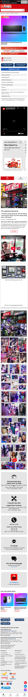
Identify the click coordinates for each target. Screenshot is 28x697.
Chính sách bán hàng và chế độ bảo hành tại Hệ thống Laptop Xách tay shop (21, 667)
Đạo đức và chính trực (19, 654)
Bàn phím (16, 13)
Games (2, 658)
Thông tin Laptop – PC (5, 654)
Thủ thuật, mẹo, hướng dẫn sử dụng (6, 656)
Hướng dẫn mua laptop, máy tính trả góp (21, 664)
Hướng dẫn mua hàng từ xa (20, 661)
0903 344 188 (24, 1)
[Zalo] (5, 684)
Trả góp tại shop (7, 65)
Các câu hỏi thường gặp (20, 660)
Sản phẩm (7, 13)
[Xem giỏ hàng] (26, 10)
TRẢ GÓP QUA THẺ (20, 65)
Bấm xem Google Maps (5, 635)
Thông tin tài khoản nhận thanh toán (6, 665)
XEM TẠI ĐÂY (14, 566)
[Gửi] (23, 10)
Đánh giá (21, 178)
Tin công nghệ (4, 652)
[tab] (7, 178)
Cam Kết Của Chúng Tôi (20, 656)
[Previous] (1, 602)
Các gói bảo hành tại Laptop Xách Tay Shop (7, 662)
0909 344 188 (24, 2)
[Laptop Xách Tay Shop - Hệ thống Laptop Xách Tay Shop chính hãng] (6, 6)
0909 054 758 (6, 623)
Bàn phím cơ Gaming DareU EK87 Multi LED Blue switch (20, 608)
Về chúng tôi (14, 582)
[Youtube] (8, 684)
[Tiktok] (2, 684)
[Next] (26, 602)
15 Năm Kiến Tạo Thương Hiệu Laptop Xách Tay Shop (20, 658)
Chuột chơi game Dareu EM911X (6, 608)
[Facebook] (11, 684)
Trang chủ (2, 13)
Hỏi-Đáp (3, 660)
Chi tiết (7, 178)
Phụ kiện (11, 13)
